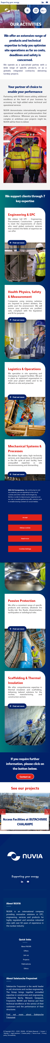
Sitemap (6, 1033)
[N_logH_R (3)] (12, 8)
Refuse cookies (25, 528)
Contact (42, 1031)
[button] (3, 812)
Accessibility (12, 1035)
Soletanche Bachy (14, 997)
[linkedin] (43, 2)
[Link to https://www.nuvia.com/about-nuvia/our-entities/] (36, 10)
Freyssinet (10, 1000)
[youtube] (47, 2)
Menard (28, 997)
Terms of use (36, 1033)
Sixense (31, 1000)
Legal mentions (15, 1033)
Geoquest (39, 997)
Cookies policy (26, 1033)
